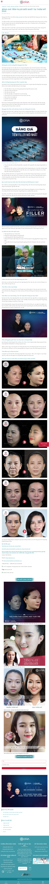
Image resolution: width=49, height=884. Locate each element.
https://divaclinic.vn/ (10, 557)
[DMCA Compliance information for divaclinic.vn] (26, 874)
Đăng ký (24, 768)
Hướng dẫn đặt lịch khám (7, 849)
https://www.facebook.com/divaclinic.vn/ (13, 560)
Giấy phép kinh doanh (8, 860)
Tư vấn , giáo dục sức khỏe (12, 6)
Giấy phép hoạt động (7, 862)
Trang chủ (4, 6)
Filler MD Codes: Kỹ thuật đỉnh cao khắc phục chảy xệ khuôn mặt (16, 549)
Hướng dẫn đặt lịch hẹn (8, 847)
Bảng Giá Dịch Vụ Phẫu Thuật (41, 851)
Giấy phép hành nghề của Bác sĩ (8, 864)
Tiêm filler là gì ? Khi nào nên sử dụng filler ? (11, 546)
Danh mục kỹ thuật (8, 868)
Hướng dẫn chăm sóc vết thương (8, 851)
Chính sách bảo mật (41, 849)
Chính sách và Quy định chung (41, 847)
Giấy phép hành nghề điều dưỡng (8, 866)
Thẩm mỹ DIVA (19, 17)
